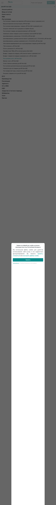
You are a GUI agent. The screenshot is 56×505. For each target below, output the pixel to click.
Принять (28, 260)
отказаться (16, 255)
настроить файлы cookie (31, 255)
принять (40, 253)
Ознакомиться (16, 263)
